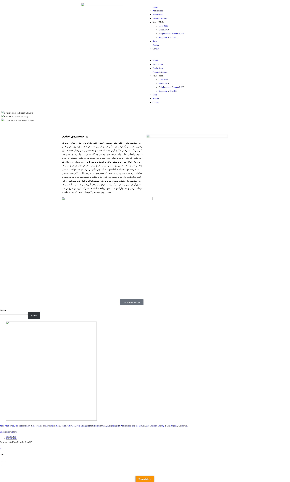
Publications (158, 11)
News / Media (158, 22)
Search (3, 310)
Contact (156, 49)
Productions (158, 14)
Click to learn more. (8, 432)
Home (155, 7)
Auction (156, 45)
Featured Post (11, 437)
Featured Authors (160, 18)
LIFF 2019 (163, 26)
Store (155, 41)
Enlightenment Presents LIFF (171, 33)
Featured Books (11, 439)
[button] (187, 55)
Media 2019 (164, 30)
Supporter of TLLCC (168, 37)
